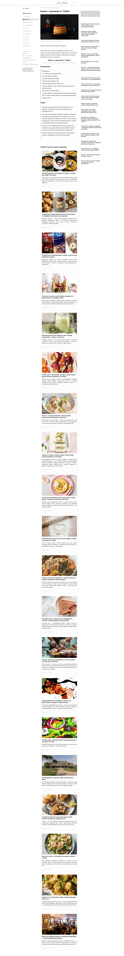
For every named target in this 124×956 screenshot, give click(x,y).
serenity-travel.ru (29, 22)
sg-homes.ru (28, 31)
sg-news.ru (27, 16)
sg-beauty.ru (28, 34)
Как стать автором (27, 55)
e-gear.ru (27, 37)
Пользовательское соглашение (30, 64)
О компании (26, 51)
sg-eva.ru (27, 28)
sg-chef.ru (27, 19)
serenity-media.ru (29, 25)
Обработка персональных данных (29, 61)
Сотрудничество (27, 57)
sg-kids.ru (27, 40)
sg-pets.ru (27, 42)
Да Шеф (62, 2)
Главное (27, 8)
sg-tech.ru (27, 45)
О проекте (25, 53)
